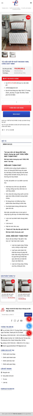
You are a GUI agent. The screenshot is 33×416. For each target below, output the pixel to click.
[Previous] (4, 32)
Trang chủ (5, 8)
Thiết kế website (17, 413)
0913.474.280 (12, 83)
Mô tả (4, 141)
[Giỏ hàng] (31, 3)
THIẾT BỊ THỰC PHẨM (14, 8)
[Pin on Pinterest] (11, 130)
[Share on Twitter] (7, 130)
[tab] (16, 141)
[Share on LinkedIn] (13, 130)
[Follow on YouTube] (21, 321)
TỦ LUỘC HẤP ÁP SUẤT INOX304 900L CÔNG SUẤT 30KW (8, 295)
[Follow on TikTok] (18, 321)
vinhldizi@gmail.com (12, 88)
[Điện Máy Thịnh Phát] (15, 3)
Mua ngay (16, 114)
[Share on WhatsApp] (2, 130)
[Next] (28, 32)
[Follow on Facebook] (12, 321)
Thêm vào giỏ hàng (16, 108)
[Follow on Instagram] (15, 321)
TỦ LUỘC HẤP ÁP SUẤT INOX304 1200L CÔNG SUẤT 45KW (24, 295)
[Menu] (2, 3)
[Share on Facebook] (4, 130)
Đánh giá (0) (7, 144)
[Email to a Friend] (9, 130)
